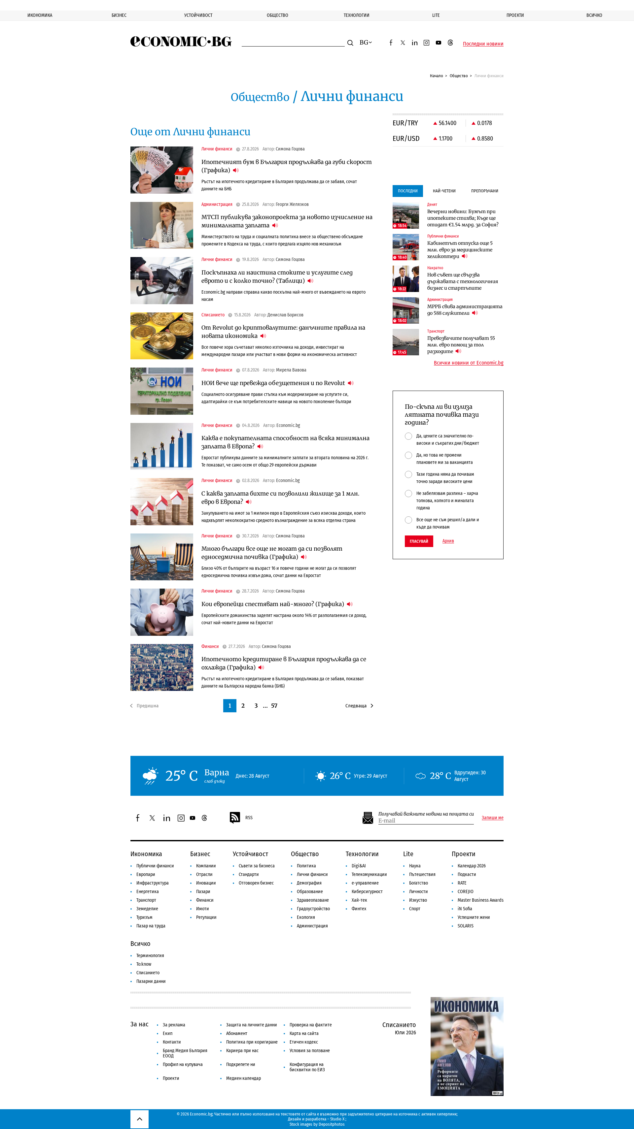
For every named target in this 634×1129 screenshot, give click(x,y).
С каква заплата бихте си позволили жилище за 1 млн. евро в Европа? (280, 497)
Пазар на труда (150, 926)
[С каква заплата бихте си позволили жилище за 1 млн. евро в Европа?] (161, 501)
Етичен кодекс (304, 1042)
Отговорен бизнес (256, 883)
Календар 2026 (472, 866)
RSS (249, 818)
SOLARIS (466, 926)
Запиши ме (493, 818)
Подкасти (467, 874)
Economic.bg (288, 425)
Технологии (357, 15)
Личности (418, 891)
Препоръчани (484, 190)
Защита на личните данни (251, 1025)
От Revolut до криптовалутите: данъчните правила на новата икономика (283, 331)
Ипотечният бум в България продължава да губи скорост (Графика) (286, 166)
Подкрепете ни (240, 1064)
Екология (306, 917)
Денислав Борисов (285, 315)
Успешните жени (474, 917)
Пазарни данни (151, 981)
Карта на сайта (304, 1033)
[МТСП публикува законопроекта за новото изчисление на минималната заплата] (161, 225)
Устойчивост (198, 15)
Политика (306, 866)
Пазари (203, 891)
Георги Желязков (292, 204)
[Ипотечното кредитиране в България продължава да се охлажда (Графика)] (161, 667)
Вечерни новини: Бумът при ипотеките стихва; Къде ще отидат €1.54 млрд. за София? (463, 218)
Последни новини (483, 44)
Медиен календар (243, 1078)
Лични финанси (312, 874)
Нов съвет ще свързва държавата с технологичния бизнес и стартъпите (462, 281)
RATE (462, 883)
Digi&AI (359, 866)
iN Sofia (465, 909)
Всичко (594, 15)
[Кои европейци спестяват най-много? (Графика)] (161, 612)
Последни (408, 190)
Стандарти (249, 874)
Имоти (202, 909)
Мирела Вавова (291, 370)
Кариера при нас (242, 1050)
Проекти (515, 15)
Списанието (147, 973)
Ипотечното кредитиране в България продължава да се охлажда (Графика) (283, 663)
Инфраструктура (152, 883)
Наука (415, 866)
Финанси (205, 900)
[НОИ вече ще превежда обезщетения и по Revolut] (161, 391)
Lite (436, 15)
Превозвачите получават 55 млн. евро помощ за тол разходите (461, 344)
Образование (310, 891)
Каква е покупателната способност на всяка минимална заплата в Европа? (285, 442)
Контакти (172, 1042)
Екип (167, 1033)
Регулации (206, 917)
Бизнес (119, 15)
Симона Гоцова (290, 149)
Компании (206, 866)
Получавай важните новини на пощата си (426, 814)
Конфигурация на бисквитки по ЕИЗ (307, 1067)
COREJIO (466, 891)
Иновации (206, 883)
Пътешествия (422, 874)
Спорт (414, 909)
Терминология (150, 955)
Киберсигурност (367, 891)
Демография (309, 883)
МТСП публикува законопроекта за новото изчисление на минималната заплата (286, 221)
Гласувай (419, 541)
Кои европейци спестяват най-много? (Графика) (273, 604)
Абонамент (236, 1033)
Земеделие (147, 909)
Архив (448, 541)
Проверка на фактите (311, 1025)
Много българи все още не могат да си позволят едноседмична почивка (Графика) (271, 553)
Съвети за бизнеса (257, 866)
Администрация (312, 926)
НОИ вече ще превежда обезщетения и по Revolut (273, 383)
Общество (277, 15)
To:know (143, 964)
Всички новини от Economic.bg (469, 363)
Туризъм (144, 917)
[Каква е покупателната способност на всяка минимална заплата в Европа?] (161, 446)
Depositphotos (332, 1124)
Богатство (418, 883)
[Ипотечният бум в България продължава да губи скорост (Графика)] (161, 170)
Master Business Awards (481, 900)
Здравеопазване (313, 900)
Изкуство (418, 900)
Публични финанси (155, 866)
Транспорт (146, 900)
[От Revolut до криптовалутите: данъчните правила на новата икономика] (161, 336)
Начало (436, 75)
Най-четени (444, 190)
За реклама (174, 1025)
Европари (145, 874)
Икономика (39, 15)
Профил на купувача (183, 1064)
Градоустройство (313, 909)
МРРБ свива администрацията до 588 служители (465, 310)
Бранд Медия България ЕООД (185, 1053)
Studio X (337, 1118)
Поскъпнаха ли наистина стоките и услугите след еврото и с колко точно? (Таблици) (277, 276)
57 (274, 705)
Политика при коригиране (252, 1042)
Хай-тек (359, 900)
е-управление (365, 883)
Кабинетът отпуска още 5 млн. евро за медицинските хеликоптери (460, 249)
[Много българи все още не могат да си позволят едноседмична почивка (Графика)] (161, 557)
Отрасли (204, 874)
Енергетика (147, 891)
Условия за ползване (310, 1050)
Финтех (359, 909)
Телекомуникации (369, 874)
